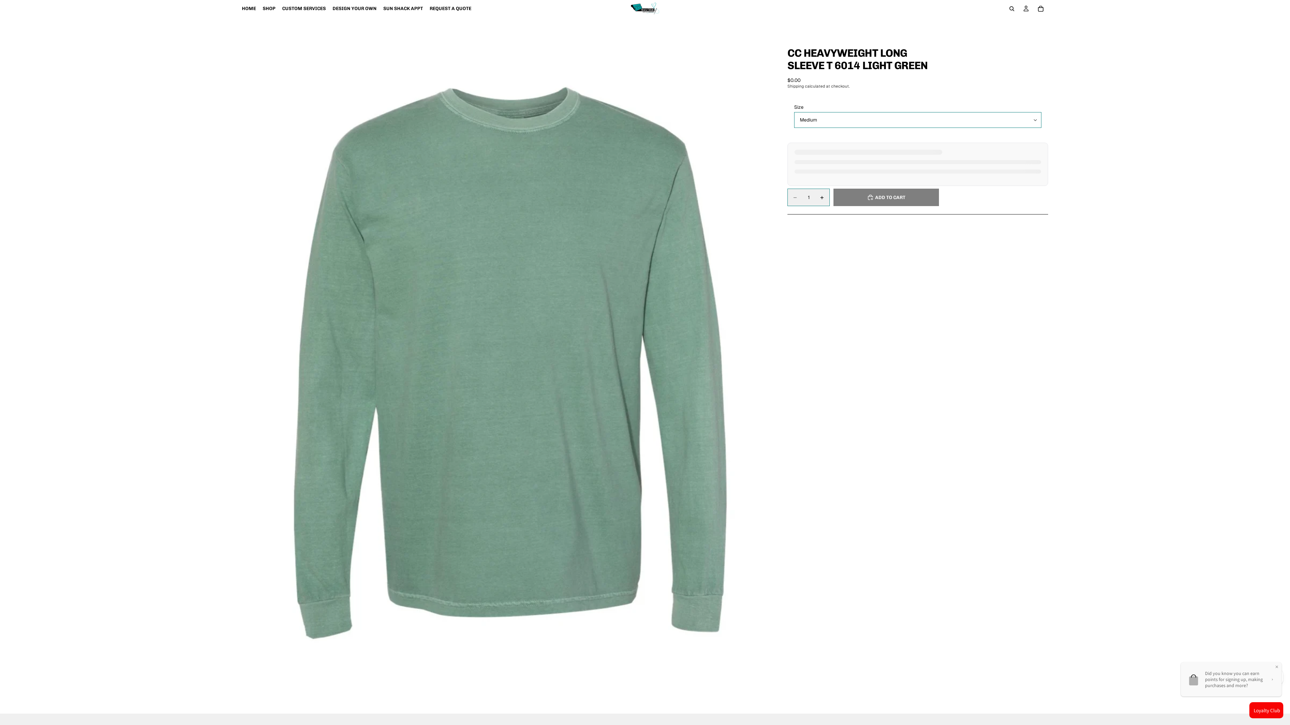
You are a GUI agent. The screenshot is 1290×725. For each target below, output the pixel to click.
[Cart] (1040, 8)
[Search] (1011, 8)
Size (799, 107)
